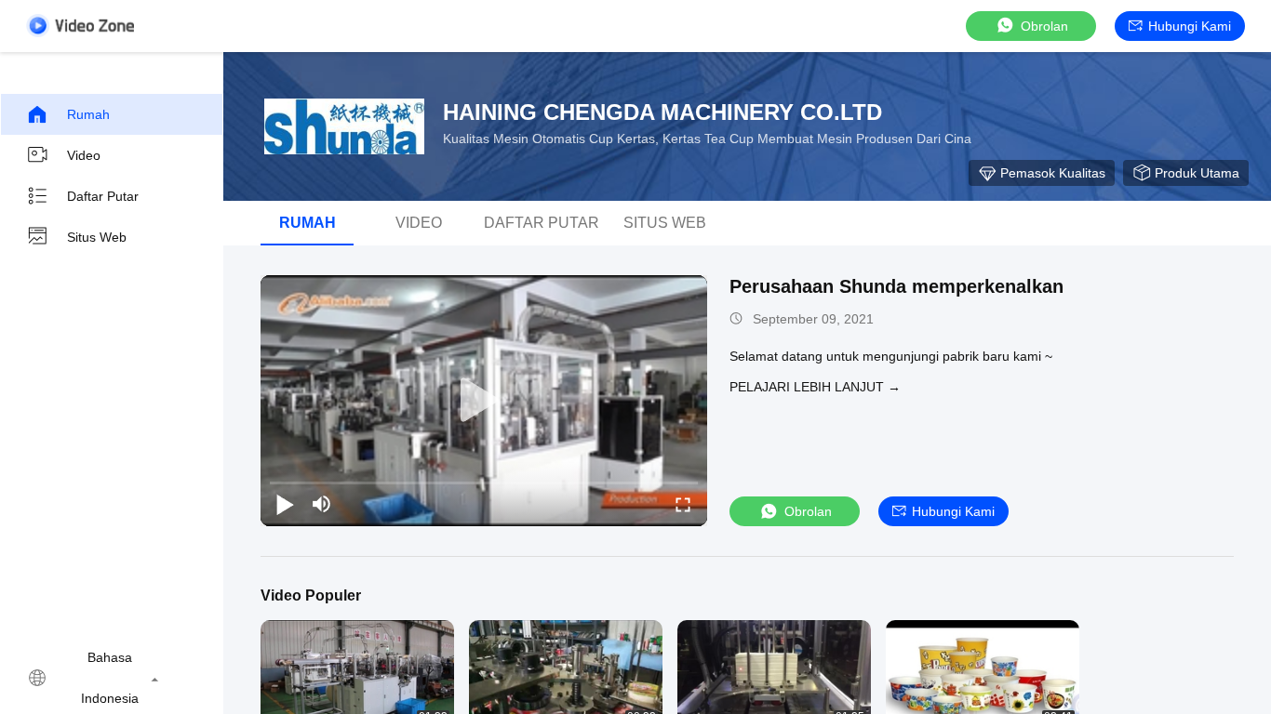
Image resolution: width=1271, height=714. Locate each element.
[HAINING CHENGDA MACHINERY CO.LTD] (344, 126)
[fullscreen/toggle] (683, 504)
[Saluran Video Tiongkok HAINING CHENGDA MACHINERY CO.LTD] (80, 25)
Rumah (88, 114)
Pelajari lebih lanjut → (815, 386)
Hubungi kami (1189, 26)
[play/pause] (284, 504)
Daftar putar (103, 196)
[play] (484, 400)
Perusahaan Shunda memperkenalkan (896, 286)
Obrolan (1044, 26)
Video (83, 155)
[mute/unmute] (322, 504)
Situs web (97, 237)
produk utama (1197, 172)
